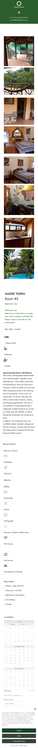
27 (23, 641)
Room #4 (29, 316)
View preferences (19, 741)
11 (28, 655)
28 (27, 641)
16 (19, 658)
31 (10, 644)
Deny (19, 736)
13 (6, 658)
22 (15, 660)
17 (23, 658)
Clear (32, 690)
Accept (19, 730)
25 (15, 641)
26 (19, 641)
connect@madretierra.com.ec (19, 20)
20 (6, 660)
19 (32, 658)
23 (19, 660)
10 (23, 655)
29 (32, 641)
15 (15, 658)
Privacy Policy (23, 745)
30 (6, 644)
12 (32, 655)
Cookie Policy (14, 745)
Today (19, 622)
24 (23, 660)
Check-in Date (8, 700)
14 (10, 658)
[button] (35, 709)
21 (10, 660)
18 (28, 658)
